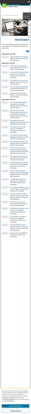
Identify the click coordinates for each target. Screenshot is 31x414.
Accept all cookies (15, 406)
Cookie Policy (10, 401)
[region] (15, 401)
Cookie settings (8, 399)
